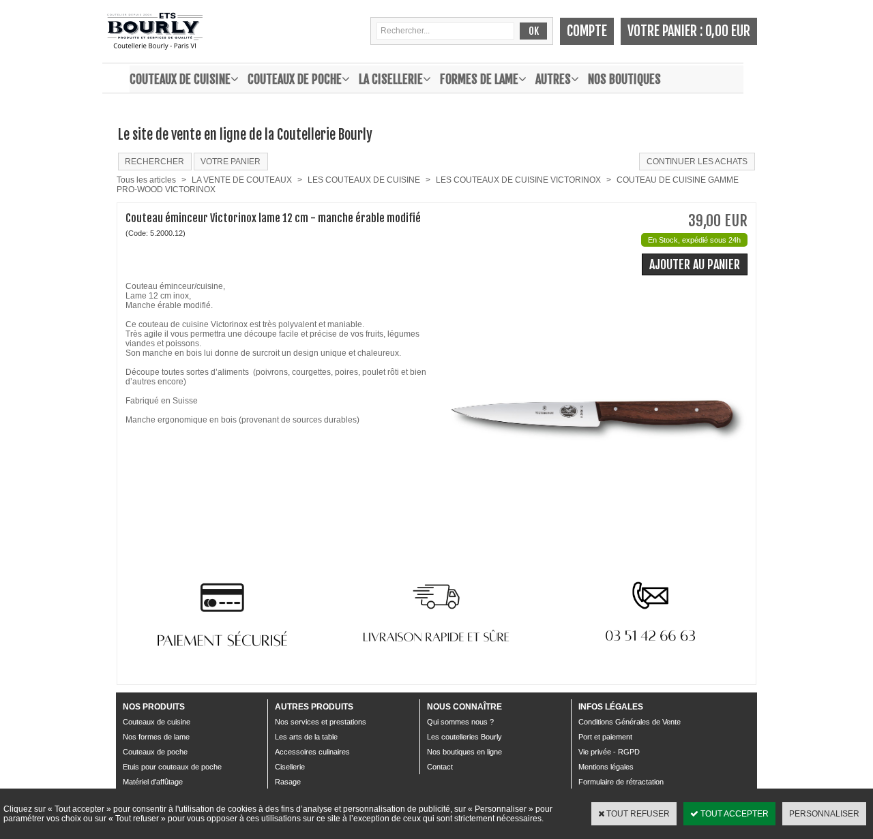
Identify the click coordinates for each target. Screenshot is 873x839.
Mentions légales (606, 767)
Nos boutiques (624, 79)
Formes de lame (479, 79)
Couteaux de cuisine (180, 79)
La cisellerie (391, 79)
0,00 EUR (727, 31)
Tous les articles (146, 180)
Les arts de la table (306, 737)
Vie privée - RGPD (609, 752)
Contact (440, 767)
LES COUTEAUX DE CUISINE (364, 180)
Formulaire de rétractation (621, 782)
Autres (553, 79)
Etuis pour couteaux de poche (172, 767)
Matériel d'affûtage (153, 782)
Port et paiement (605, 737)
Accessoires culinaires (312, 752)
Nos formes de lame (156, 737)
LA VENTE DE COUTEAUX (242, 180)
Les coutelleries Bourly (464, 737)
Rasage (288, 782)
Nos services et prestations (320, 722)
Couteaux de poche (295, 79)
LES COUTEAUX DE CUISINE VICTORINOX (518, 180)
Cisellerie (290, 767)
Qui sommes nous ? (460, 722)
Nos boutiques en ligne (464, 752)
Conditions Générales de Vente (629, 722)
